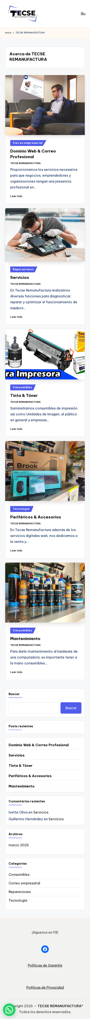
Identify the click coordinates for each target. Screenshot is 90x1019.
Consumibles (22, 387)
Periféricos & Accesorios (35, 516)
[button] (9, 1009)
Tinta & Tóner (24, 395)
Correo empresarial (28, 142)
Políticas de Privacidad (45, 987)
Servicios (19, 277)
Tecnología (21, 508)
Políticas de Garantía (45, 965)
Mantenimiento (25, 638)
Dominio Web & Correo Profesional (39, 745)
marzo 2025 (19, 845)
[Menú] (83, 13)
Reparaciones (23, 269)
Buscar (14, 694)
